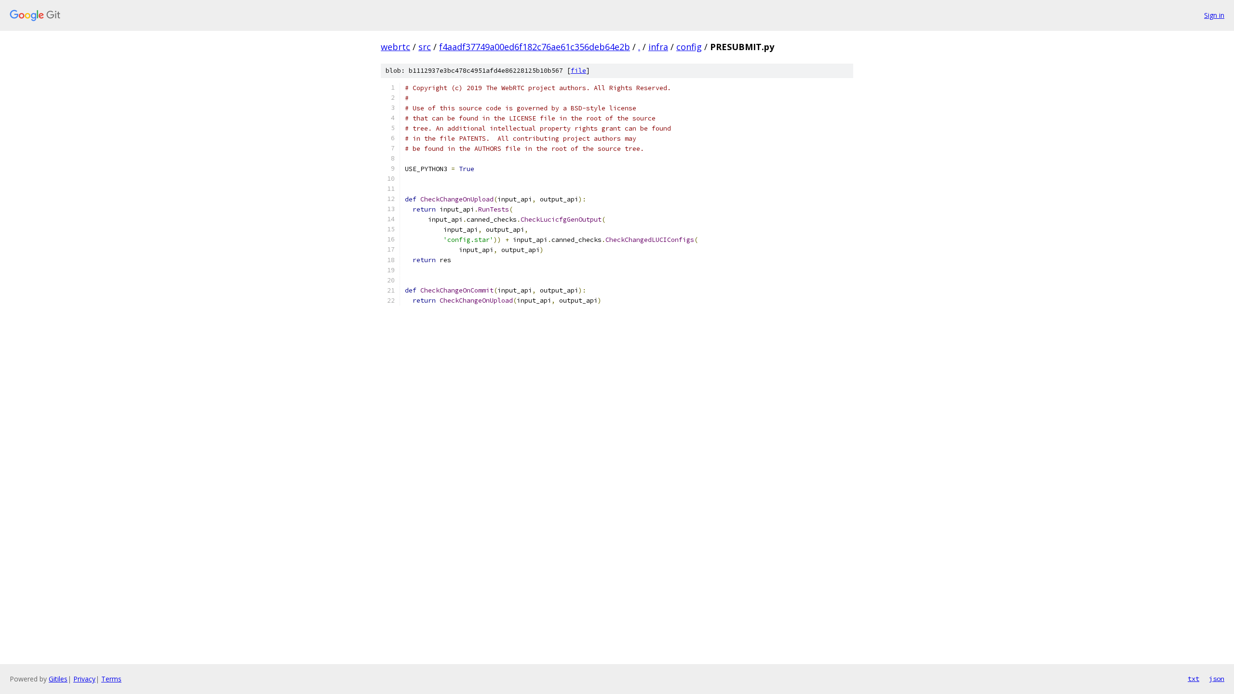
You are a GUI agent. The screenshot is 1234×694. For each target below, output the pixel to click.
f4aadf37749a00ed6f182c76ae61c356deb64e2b (534, 47)
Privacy (84, 678)
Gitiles (58, 678)
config (689, 47)
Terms (111, 678)
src (424, 47)
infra (658, 47)
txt (1193, 678)
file (578, 71)
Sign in (1214, 15)
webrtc (395, 47)
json (1216, 678)
